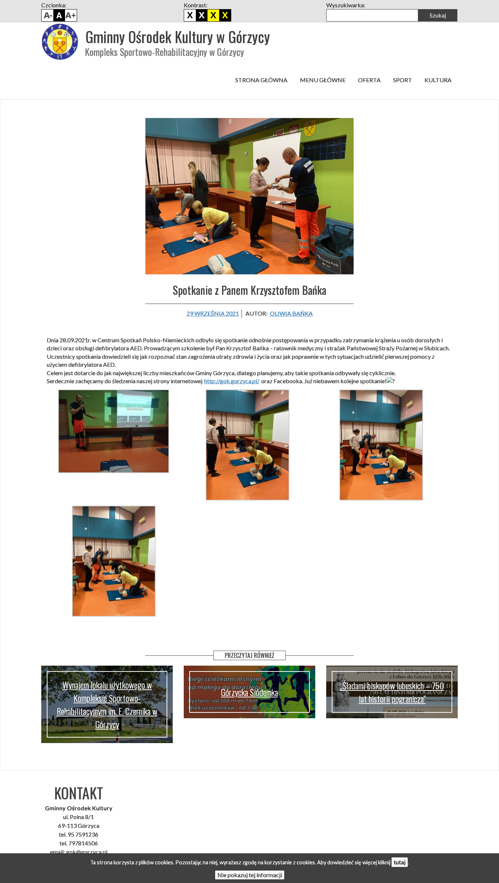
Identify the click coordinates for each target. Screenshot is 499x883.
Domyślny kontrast (190, 15)
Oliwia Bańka (291, 313)
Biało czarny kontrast (202, 15)
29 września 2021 (213, 313)
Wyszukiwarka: (345, 4)
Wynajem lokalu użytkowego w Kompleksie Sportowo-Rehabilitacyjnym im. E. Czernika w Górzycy (107, 704)
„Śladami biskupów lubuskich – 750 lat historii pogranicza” (392, 692)
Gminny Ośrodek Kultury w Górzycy (177, 36)
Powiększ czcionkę (71, 15)
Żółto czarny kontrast (225, 15)
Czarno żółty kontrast (213, 15)
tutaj (399, 862)
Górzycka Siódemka (249, 692)
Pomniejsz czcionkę (47, 15)
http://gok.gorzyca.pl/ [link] (231, 380)
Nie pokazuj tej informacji (249, 874)
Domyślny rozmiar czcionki (59, 15)
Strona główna (261, 79)
